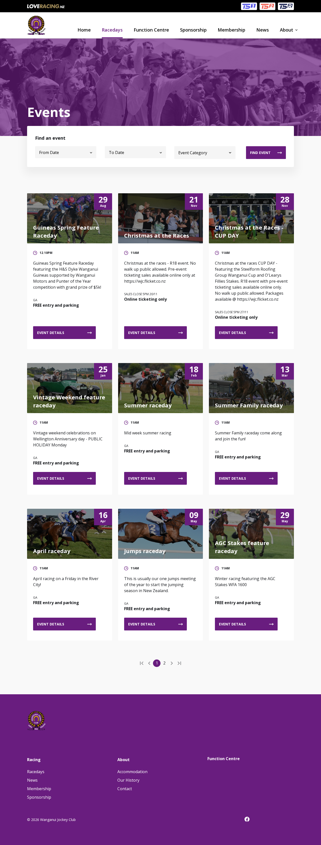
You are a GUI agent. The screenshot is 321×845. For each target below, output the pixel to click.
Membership (231, 30)
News (262, 30)
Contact (124, 788)
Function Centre (151, 30)
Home (84, 30)
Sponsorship (193, 30)
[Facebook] (250, 820)
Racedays (112, 30)
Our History (128, 780)
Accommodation (132, 771)
